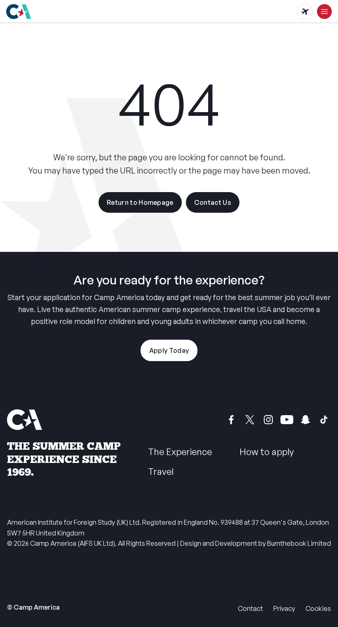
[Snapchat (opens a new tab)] (305, 419)
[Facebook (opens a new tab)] (231, 419)
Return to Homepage (140, 202)
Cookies (318, 608)
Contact (250, 608)
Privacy (284, 608)
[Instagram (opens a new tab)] (268, 419)
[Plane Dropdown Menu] (305, 11)
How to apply (266, 451)
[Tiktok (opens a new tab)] (324, 419)
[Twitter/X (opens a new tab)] (250, 419)
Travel (161, 471)
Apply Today (169, 350)
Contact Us (212, 202)
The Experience (180, 451)
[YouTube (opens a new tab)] (287, 419)
